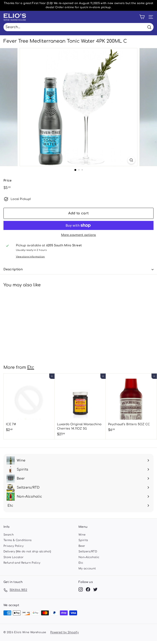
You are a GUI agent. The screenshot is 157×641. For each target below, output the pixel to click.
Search (8, 534)
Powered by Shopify (64, 632)
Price (7, 180)
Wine (81, 534)
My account (87, 568)
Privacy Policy (13, 546)
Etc (30, 367)
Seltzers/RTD (87, 551)
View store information (30, 256)
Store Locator (13, 557)
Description (13, 269)
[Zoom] (131, 160)
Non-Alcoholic (89, 557)
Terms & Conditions (17, 540)
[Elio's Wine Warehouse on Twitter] (95, 589)
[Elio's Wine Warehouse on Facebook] (88, 589)
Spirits (83, 540)
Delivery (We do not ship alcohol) (27, 551)
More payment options (78, 235)
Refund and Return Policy (21, 562)
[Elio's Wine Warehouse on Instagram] (80, 589)
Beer (81, 546)
